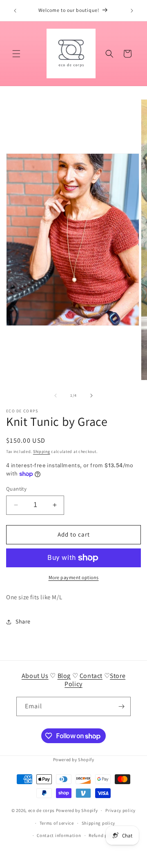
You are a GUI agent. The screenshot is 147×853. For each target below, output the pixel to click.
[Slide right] (91, 396)
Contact (91, 675)
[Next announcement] (132, 11)
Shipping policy (99, 823)
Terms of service (57, 823)
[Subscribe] (121, 706)
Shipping (41, 451)
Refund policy (103, 835)
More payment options (74, 577)
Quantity (16, 488)
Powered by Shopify (73, 759)
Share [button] (23, 621)
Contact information (59, 835)
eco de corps (41, 810)
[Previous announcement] (15, 11)
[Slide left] (56, 396)
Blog (64, 675)
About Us (35, 675)
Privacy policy (120, 810)
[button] (16, 54)
